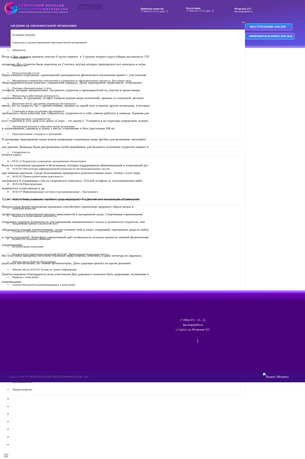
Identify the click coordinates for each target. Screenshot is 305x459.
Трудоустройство (22, 389)
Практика (18, 398)
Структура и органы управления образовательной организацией (49, 42)
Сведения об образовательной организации (43, 26)
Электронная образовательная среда (38, 421)
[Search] (106, 7)
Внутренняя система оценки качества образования (50, 444)
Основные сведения (23, 34)
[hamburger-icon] (243, 22)
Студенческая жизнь (26, 406)
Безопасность (21, 436)
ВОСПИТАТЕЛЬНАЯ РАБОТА (28, 429)
